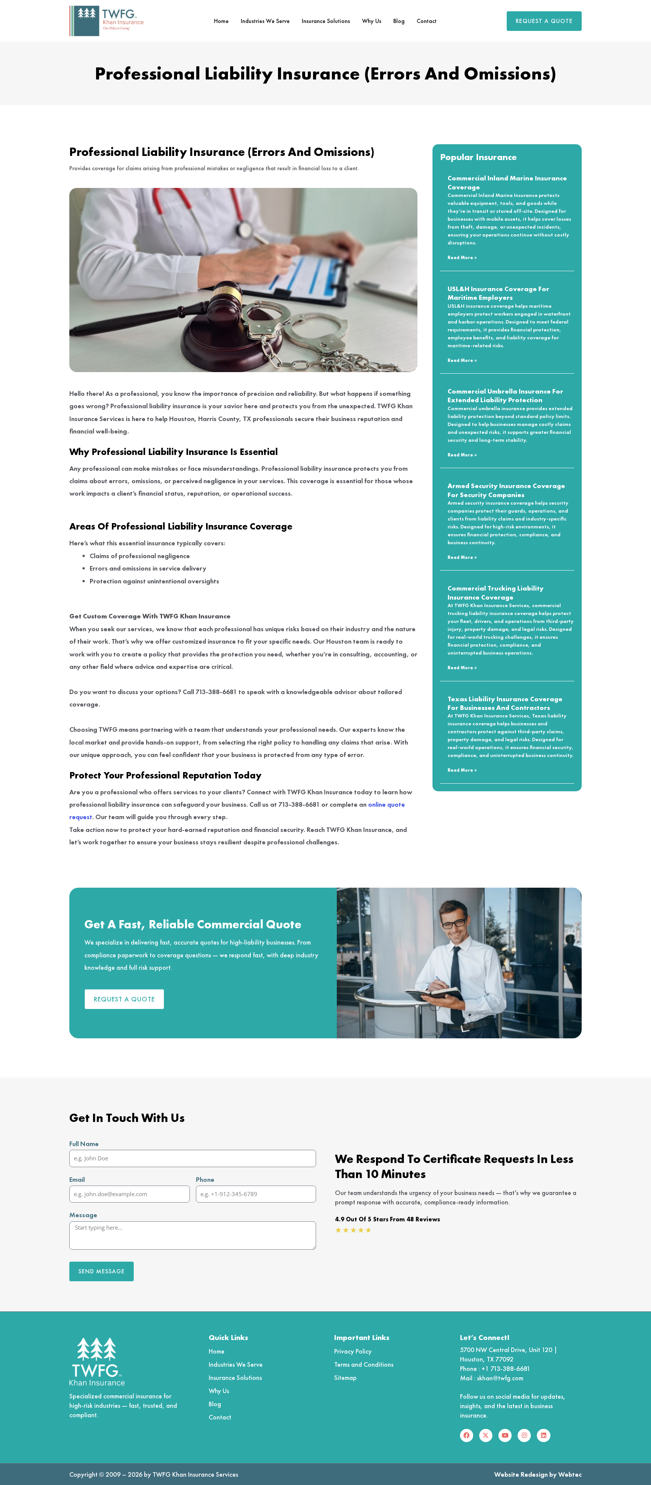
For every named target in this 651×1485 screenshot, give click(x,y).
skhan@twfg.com (500, 1378)
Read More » (462, 258)
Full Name (84, 1143)
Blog (399, 21)
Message (83, 1214)
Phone (205, 1179)
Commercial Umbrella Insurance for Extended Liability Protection (505, 395)
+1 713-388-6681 (505, 1368)
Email (77, 1179)
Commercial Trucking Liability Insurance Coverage (496, 592)
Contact (427, 21)
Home (221, 21)
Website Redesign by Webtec (538, 1474)
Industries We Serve (265, 21)
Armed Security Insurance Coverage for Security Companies (506, 490)
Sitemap (345, 1377)
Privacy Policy (353, 1351)
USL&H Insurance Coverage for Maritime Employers (498, 293)
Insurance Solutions (326, 21)
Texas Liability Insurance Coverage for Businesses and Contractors (505, 703)
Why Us (371, 21)
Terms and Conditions (363, 1364)
